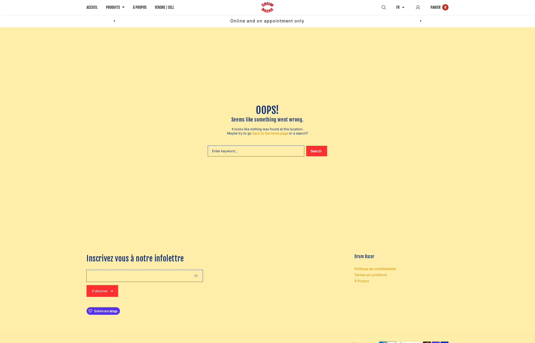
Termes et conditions (370, 275)
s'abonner (100, 291)
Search (316, 151)
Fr (398, 7)
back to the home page (270, 133)
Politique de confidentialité (375, 269)
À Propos (361, 281)
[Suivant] (420, 21)
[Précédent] (114, 21)
